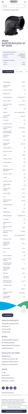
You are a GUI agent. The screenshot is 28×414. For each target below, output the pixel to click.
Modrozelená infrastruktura (11, 345)
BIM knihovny (6, 356)
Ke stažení (20, 71)
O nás (3, 372)
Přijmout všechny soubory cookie (14, 411)
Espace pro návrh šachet (10, 364)
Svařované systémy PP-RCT (10, 323)
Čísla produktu (9, 71)
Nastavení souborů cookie (14, 407)
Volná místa (5, 375)
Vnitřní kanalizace (7, 348)
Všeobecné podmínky (8, 393)
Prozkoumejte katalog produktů (11, 10)
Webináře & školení (8, 378)
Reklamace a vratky (8, 381)
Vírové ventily (6, 329)
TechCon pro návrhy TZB (10, 359)
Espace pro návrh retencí (10, 362)
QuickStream (6, 332)
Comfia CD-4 (6, 326)
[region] (14, 404)
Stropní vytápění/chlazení (10, 340)
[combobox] (14, 6)
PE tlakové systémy (8, 343)
